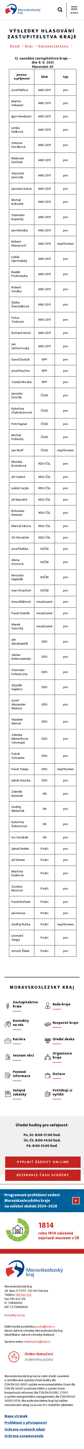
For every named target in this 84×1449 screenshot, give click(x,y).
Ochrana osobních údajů (24, 1430)
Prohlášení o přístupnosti (25, 1423)
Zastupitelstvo (53, 45)
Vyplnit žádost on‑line (43, 1162)
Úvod (15, 45)
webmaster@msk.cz (37, 1341)
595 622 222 (23, 1294)
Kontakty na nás (14, 1315)
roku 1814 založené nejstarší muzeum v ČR (58, 1231)
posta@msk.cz (45, 1326)
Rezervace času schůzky (43, 1175)
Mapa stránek (16, 1416)
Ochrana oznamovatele (23, 1436)
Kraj (29, 45)
